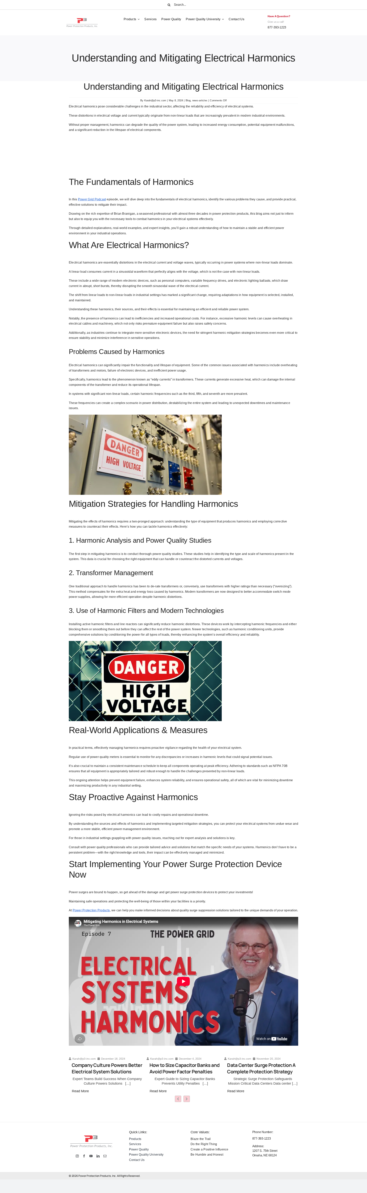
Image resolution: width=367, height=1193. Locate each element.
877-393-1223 (277, 27)
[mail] (104, 1156)
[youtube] (91, 1156)
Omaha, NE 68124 (264, 1155)
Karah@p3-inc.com (155, 100)
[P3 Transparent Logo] (81, 14)
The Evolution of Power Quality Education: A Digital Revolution (260, 1068)
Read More (79, 1091)
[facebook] (84, 1156)
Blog (188, 100)
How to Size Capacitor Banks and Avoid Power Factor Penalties (106, 1068)
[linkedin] (98, 1156)
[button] (187, 1099)
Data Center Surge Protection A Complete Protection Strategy (182, 1068)
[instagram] (77, 1156)
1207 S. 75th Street (264, 1150)
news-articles (199, 100)
